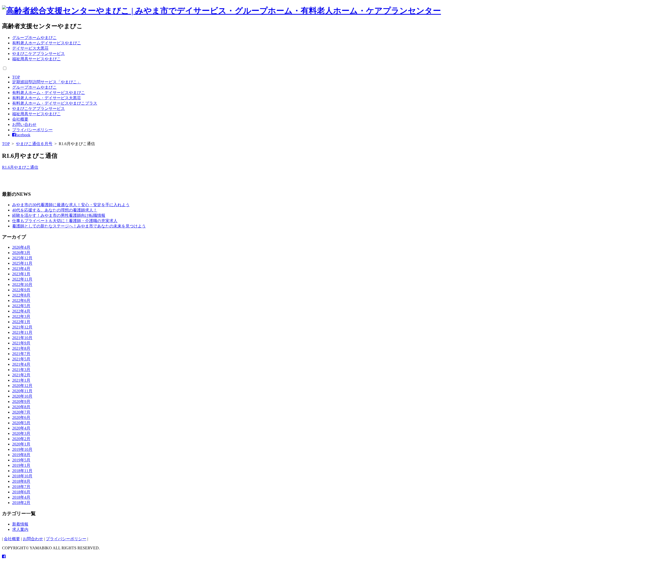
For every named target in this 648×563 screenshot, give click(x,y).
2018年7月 (21, 486)
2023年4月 (21, 268)
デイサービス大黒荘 (30, 48)
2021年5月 (21, 359)
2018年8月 (21, 481)
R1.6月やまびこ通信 (20, 167)
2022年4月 (21, 311)
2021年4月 (21, 364)
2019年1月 (21, 465)
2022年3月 (21, 316)
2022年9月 (21, 290)
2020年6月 (21, 417)
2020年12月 (22, 385)
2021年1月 (21, 380)
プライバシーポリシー (32, 130)
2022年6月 (21, 300)
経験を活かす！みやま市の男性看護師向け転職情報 (58, 215)
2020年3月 (21, 433)
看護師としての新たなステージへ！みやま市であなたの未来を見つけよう (79, 226)
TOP (16, 77)
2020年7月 (21, 412)
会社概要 (20, 119)
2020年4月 (21, 428)
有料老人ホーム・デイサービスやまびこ (48, 92)
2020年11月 (22, 391)
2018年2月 (21, 502)
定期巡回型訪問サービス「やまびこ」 (46, 82)
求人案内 (20, 529)
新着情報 (20, 524)
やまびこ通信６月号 (34, 144)
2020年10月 (22, 396)
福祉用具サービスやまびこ (36, 59)
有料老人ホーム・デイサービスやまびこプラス (54, 103)
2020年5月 (21, 423)
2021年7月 (21, 354)
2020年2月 (21, 439)
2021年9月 (21, 343)
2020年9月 (21, 401)
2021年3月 (21, 369)
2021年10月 (22, 338)
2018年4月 (21, 497)
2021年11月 (22, 332)
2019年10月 (22, 449)
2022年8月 (21, 295)
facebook (23, 135)
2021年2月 (21, 375)
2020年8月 (21, 407)
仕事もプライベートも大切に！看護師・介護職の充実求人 (64, 221)
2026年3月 (21, 252)
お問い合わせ (24, 124)
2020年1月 (21, 444)
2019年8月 (21, 455)
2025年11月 (22, 263)
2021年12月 (22, 327)
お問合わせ (33, 539)
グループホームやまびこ (34, 37)
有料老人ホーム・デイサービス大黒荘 (46, 98)
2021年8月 (21, 348)
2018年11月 (22, 471)
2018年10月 (22, 476)
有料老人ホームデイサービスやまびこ (46, 43)
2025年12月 (22, 258)
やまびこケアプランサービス (38, 53)
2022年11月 (22, 279)
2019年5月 (21, 460)
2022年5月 (21, 306)
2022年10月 (22, 284)
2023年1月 (21, 274)
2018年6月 (21, 492)
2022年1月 (21, 322)
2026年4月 (21, 247)
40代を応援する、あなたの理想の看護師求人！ (54, 210)
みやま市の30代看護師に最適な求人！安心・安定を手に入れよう (71, 205)
